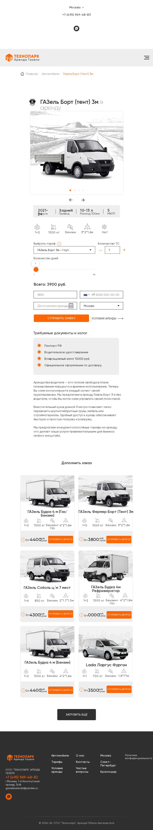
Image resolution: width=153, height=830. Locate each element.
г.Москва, (12, 781)
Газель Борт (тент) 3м (78, 74)
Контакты (83, 762)
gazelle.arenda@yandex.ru (22, 788)
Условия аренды (57, 769)
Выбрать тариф (45, 243)
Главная (32, 74)
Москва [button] (75, 7)
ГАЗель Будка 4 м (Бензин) (47, 662)
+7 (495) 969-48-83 (76, 14)
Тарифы (56, 762)
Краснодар (108, 771)
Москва (105, 755)
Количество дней (46, 258)
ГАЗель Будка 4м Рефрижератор (106, 589)
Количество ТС (108, 243)
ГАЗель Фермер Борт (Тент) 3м (106, 511)
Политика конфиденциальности (138, 757)
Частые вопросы (82, 769)
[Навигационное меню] (146, 58)
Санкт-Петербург (108, 763)
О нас (80, 755)
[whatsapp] (76, 28)
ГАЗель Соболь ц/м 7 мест (47, 587)
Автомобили (50, 74)
